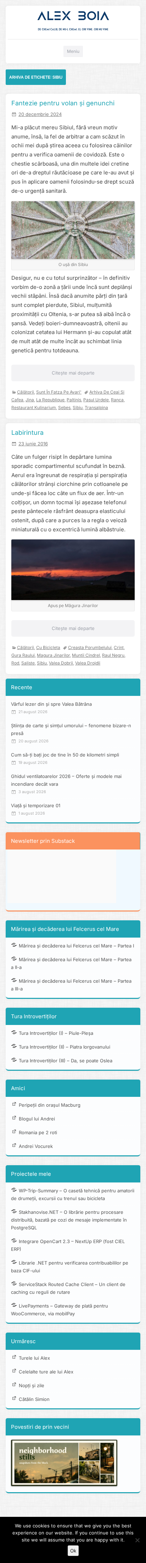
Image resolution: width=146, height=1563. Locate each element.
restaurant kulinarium (33, 407)
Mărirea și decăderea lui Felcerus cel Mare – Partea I (76, 946)
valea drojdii (87, 663)
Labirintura (27, 432)
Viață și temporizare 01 (35, 805)
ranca (117, 399)
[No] (137, 1540)
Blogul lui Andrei (37, 1119)
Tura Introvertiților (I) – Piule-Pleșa (56, 1033)
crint (119, 647)
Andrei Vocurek (36, 1146)
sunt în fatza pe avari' (59, 392)
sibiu (78, 407)
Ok (73, 1550)
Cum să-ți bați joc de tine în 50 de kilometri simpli (65, 755)
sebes (64, 407)
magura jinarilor (53, 655)
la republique (50, 399)
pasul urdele (96, 399)
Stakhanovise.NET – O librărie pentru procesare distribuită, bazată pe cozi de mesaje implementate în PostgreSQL (69, 1219)
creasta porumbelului (90, 647)
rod (15, 663)
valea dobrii (61, 663)
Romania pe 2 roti (38, 1132)
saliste (28, 663)
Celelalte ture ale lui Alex (46, 1371)
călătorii (25, 392)
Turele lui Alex (34, 1358)
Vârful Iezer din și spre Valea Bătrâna (51, 704)
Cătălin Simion (34, 1399)
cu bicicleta (48, 647)
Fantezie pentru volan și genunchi (62, 103)
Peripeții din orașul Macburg (49, 1105)
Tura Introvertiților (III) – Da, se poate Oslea (65, 1060)
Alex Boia (73, 16)
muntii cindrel (86, 655)
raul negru (113, 655)
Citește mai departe (73, 373)
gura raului (23, 655)
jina (30, 399)
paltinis (74, 399)
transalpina (96, 407)
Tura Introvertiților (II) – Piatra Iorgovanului (64, 1047)
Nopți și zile (31, 1385)
